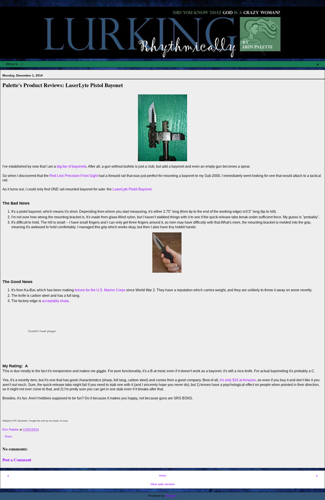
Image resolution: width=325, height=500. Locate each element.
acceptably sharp (55, 301)
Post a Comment (16, 460)
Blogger (171, 495)
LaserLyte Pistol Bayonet (132, 189)
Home (162, 475)
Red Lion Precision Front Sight (74, 176)
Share (8, 436)
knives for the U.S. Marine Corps (100, 290)
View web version (162, 484)
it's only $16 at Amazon (238, 380)
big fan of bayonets (71, 166)
